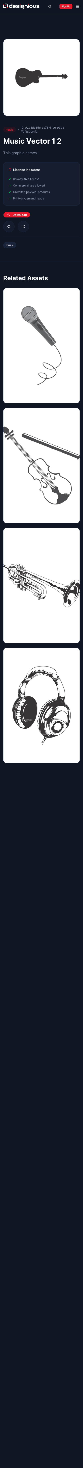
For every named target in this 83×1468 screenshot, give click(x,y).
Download (20, 214)
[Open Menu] (78, 6)
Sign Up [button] (65, 6)
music (10, 245)
